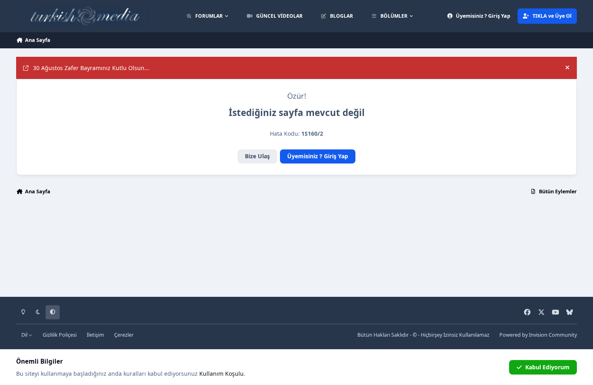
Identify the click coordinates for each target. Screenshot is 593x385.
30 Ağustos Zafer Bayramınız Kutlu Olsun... (91, 68)
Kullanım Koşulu (221, 373)
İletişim (95, 334)
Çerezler (124, 334)
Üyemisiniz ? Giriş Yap (317, 156)
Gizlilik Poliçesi (60, 334)
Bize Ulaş (257, 156)
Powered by (538, 334)
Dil (25, 334)
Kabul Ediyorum (547, 367)
